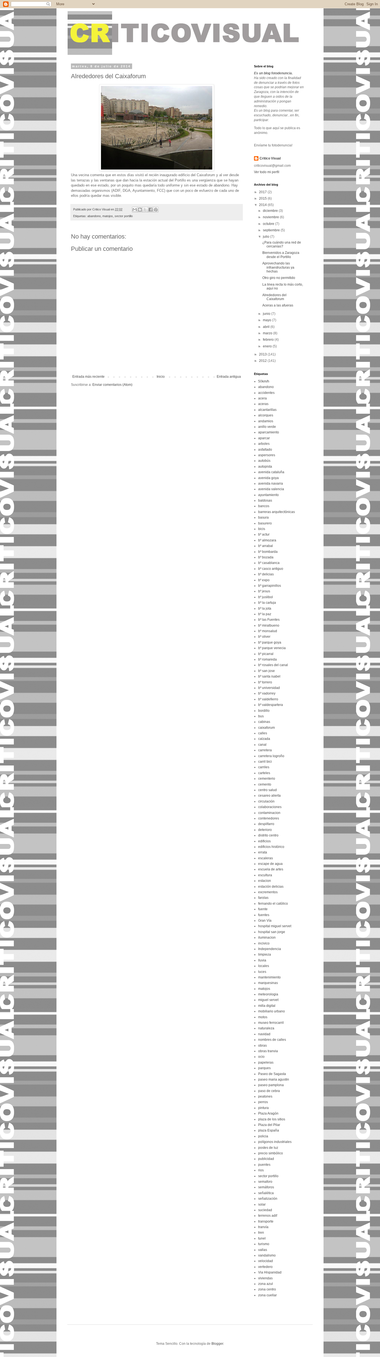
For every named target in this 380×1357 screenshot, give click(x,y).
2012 (263, 361)
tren (261, 1233)
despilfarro (266, 824)
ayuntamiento (268, 495)
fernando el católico (273, 904)
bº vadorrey (266, 693)
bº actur (264, 534)
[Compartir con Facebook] (150, 209)
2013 (263, 354)
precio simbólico (270, 1153)
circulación (266, 801)
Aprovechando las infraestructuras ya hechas (278, 267)
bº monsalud (267, 631)
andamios (265, 421)
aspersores (266, 455)
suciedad (265, 1210)
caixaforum (266, 728)
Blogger (217, 1344)
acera (262, 398)
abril (266, 327)
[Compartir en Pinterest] (156, 209)
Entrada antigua (229, 377)
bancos (263, 506)
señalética (266, 1193)
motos (262, 1017)
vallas (262, 1250)
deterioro (265, 830)
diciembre (271, 211)
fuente (263, 909)
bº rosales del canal (273, 665)
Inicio (161, 377)
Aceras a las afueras (277, 305)
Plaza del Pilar (269, 1125)
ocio (261, 1057)
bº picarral (265, 654)
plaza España (268, 1130)
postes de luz (268, 1148)
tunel (262, 1238)
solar (262, 1204)
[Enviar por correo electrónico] (134, 209)
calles (262, 733)
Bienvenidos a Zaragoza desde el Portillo (280, 255)
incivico (264, 943)
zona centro (267, 1289)
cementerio (266, 779)
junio (267, 314)
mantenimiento (269, 977)
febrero (269, 340)
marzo (268, 333)
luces (262, 972)
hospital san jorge (271, 932)
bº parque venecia (272, 648)
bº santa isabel (269, 676)
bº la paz (264, 614)
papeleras (265, 1062)
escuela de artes (270, 869)
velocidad (265, 1261)
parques (264, 1068)
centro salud (267, 790)
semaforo (265, 1182)
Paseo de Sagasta (272, 1074)
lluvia (262, 960)
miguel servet (268, 1000)
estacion (264, 881)
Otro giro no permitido (278, 278)
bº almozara (267, 540)
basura (263, 517)
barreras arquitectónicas (276, 512)
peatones (265, 1096)
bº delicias (266, 574)
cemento (264, 784)
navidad (264, 1034)
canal (262, 745)
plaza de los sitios (271, 1119)
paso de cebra (269, 1091)
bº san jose (266, 671)
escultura (265, 875)
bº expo (264, 580)
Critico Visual (270, 158)
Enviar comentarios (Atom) (112, 385)
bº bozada (265, 557)
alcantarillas (267, 410)
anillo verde (267, 427)
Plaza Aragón (268, 1113)
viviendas (265, 1278)
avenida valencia (271, 489)
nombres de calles (272, 1040)
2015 (263, 198)
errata (262, 852)
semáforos (266, 1187)
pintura (263, 1108)
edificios (264, 841)
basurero (265, 523)
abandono (94, 216)
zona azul (265, 1284)
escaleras (265, 858)
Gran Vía (265, 920)
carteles (264, 773)
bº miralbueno (268, 625)
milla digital (266, 1006)
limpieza (264, 954)
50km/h (263, 381)
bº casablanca (269, 563)
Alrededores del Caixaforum (274, 297)
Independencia (269, 949)
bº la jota (264, 608)
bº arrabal (265, 546)
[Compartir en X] (145, 209)
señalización (267, 1199)
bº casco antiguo (270, 569)
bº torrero (265, 682)
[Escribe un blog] (140, 209)
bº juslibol (265, 597)
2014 (263, 205)
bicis (261, 529)
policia (263, 1136)
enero (268, 346)
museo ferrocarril (271, 1023)
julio (266, 237)
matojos (107, 216)
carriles (263, 767)
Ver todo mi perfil (266, 172)
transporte (265, 1221)
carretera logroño (271, 756)
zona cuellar (267, 1295)
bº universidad (269, 688)
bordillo (264, 711)
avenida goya (268, 478)
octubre (269, 224)
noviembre (271, 217)
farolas (263, 898)
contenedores (268, 818)
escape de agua (270, 864)
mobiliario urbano (271, 1011)
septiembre (272, 230)
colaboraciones (270, 807)
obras (262, 1045)
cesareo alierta (269, 795)
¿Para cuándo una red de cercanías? (281, 244)
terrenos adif (267, 1216)
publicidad (266, 1159)
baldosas (265, 500)
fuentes (263, 915)
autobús (264, 461)
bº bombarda (268, 552)
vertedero (265, 1267)
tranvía (263, 1227)
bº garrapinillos (269, 586)
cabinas (264, 722)
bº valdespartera (270, 705)
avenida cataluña (271, 472)
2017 (263, 192)
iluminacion (267, 937)
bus (261, 716)
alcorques (265, 415)
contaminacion (269, 813)
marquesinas (268, 983)
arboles (264, 444)
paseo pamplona (271, 1085)
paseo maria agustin (273, 1079)
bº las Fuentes (269, 620)
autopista (265, 466)
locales (263, 966)
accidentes (266, 393)
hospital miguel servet (274, 926)
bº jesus (264, 591)
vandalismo (267, 1255)
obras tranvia (268, 1051)
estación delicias (270, 887)
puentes (264, 1165)
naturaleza (266, 1028)
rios (261, 1170)
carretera (265, 750)
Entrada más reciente (88, 377)
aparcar (264, 438)
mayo (267, 320)
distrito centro (268, 835)
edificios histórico (271, 847)
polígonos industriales (275, 1142)
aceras (263, 404)
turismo (263, 1244)
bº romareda (267, 659)
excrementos (268, 892)
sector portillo (124, 216)
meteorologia (268, 994)
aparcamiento (268, 432)
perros (263, 1102)
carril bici (265, 762)
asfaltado (265, 449)
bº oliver (264, 637)
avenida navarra (270, 483)
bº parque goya (269, 642)
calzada (264, 739)
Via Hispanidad (270, 1272)
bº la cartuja (267, 603)
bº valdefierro (268, 699)
